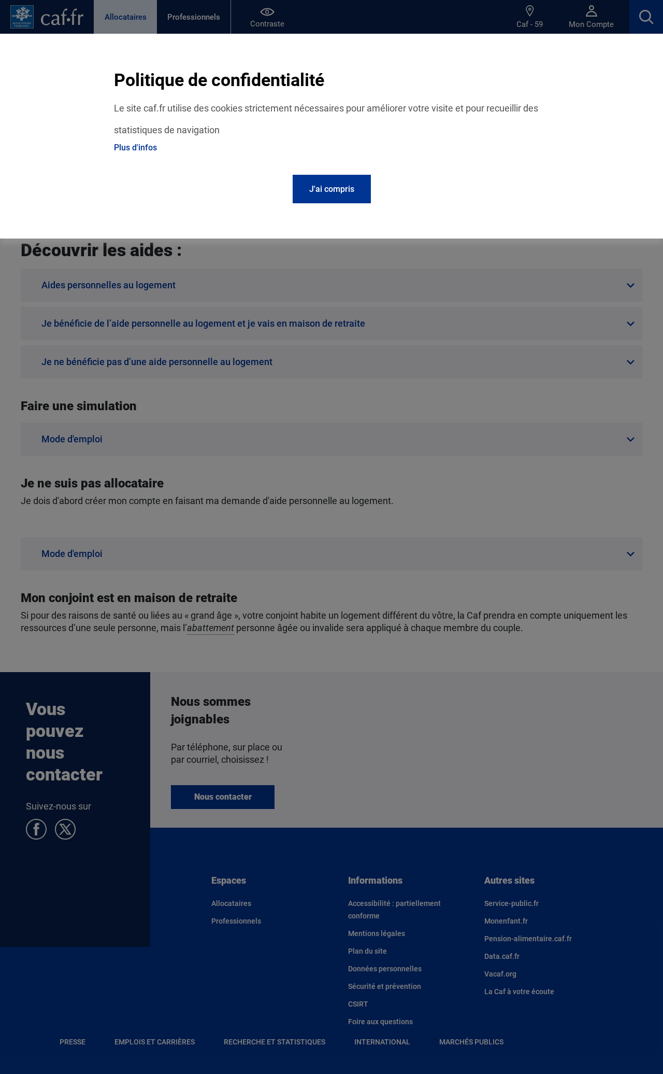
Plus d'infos (135, 147)
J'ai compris (331, 189)
